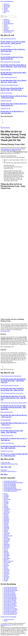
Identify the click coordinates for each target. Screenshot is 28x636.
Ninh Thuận (7, 545)
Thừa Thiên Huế (8, 535)
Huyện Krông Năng (13, 464)
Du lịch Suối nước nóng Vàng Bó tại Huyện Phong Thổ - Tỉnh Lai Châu (12, 389)
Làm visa (6, 29)
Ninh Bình (6, 527)
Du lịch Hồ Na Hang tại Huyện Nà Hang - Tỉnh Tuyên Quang (14, 96)
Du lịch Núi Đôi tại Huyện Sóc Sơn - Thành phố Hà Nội (12, 58)
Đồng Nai (6, 559)
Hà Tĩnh (6, 531)
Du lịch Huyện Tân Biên (10, 600)
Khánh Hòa (6, 544)
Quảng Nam (7, 538)
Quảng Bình (7, 533)
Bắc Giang (6, 513)
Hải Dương (6, 519)
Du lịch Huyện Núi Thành (10, 605)
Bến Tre (6, 566)
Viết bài (6, 8)
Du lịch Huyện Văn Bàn (10, 595)
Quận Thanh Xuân (5, 149)
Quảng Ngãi (7, 540)
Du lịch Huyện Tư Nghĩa (10, 611)
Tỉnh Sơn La (4, 471)
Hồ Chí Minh (7, 562)
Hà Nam (6, 524)
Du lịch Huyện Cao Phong (10, 602)
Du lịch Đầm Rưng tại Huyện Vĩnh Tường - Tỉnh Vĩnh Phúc (12, 431)
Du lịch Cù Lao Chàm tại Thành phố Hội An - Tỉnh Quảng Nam (14, 454)
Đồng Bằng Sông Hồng (9, 150)
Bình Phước (7, 555)
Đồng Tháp (6, 571)
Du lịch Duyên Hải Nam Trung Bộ (13, 482)
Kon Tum (6, 548)
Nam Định (6, 526)
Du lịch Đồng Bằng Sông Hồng (12, 489)
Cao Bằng (6, 496)
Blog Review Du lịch (9, 30)
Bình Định (6, 541)
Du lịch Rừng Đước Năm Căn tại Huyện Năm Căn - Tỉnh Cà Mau (13, 81)
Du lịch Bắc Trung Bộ (10, 481)
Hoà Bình (6, 507)
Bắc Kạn (6, 497)
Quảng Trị (6, 534)
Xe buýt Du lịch (8, 32)
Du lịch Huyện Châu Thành (11, 590)
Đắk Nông (6, 552)
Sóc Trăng (6, 578)
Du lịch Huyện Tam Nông (10, 608)
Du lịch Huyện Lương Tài (10, 588)
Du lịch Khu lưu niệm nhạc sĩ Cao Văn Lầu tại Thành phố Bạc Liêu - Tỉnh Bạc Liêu (13, 397)
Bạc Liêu (6, 579)
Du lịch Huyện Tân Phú (10, 604)
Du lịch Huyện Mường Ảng (11, 612)
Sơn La (5, 505)
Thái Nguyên (7, 509)
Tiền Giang (6, 565)
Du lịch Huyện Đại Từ (9, 607)
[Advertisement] (14, 254)
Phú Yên (6, 542)
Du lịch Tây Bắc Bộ (10, 484)
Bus (5, 12)
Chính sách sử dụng (9, 619)
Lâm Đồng (6, 554)
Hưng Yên (6, 521)
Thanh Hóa (6, 528)
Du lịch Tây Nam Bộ (10, 485)
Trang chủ (6, 4)
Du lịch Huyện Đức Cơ (9, 591)
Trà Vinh (6, 568)
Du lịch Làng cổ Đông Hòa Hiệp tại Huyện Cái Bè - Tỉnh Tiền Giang (12, 89)
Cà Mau (6, 580)
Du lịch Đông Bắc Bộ (10, 488)
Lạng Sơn (6, 510)
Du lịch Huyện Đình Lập (10, 594)
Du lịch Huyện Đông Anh (10, 614)
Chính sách (6, 11)
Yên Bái (6, 506)
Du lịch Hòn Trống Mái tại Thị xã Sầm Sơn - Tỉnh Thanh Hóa (13, 447)
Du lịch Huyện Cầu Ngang (10, 587)
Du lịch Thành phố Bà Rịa (10, 598)
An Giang (6, 572)
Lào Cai (6, 500)
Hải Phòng (6, 520)
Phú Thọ (6, 514)
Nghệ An (6, 530)
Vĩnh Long (6, 569)
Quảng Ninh (7, 512)
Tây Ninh (6, 556)
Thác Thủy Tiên (6, 467)
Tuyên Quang (7, 499)
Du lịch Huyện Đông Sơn (10, 597)
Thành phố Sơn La (11, 471)
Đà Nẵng (6, 537)
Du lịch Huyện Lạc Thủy (10, 601)
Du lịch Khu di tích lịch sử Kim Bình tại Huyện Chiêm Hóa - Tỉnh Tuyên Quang (13, 65)
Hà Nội (5, 493)
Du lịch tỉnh (7, 6)
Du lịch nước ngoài (8, 23)
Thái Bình (6, 523)
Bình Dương (7, 558)
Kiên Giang (6, 573)
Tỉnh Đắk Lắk (4, 464)
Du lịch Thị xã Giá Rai (9, 593)
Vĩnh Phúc (6, 516)
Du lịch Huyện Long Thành (11, 609)
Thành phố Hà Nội (5, 127)
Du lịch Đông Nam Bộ (10, 491)
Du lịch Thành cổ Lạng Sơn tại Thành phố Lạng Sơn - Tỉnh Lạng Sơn (13, 42)
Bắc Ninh (6, 517)
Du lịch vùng (7, 5)
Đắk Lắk (6, 551)
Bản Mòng (4, 474)
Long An (6, 564)
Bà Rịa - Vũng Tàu (8, 561)
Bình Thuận (7, 547)
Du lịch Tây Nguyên (10, 486)
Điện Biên (6, 502)
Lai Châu (6, 503)
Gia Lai (5, 549)
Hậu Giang (6, 576)
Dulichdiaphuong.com (6, 624)
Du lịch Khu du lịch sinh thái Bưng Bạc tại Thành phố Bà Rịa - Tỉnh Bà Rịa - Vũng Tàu (13, 380)
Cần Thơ (6, 575)
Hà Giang (6, 495)
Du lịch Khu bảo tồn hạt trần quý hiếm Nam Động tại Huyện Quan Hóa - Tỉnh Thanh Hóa (13, 407)
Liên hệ (5, 9)
